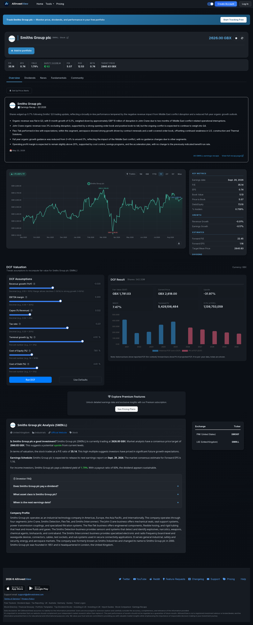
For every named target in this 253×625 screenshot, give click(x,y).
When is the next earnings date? (32, 502)
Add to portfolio (23, 50)
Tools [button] (49, 3)
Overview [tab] (14, 77)
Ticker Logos (80, 603)
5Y (173, 174)
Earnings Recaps (140, 607)
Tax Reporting (37, 603)
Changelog (197, 579)
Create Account (226, 4)
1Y (161, 174)
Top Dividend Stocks (63, 607)
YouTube (141, 579)
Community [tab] (77, 77)
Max (180, 174)
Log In (245, 4)
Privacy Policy (28, 599)
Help (243, 579)
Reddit (156, 579)
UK (46, 603)
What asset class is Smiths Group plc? (35, 494)
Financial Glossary (26, 607)
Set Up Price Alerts (20, 90)
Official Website (59, 432)
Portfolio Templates (44, 607)
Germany (61, 603)
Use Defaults (80, 379)
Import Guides (108, 607)
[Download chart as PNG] (178, 243)
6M (147, 174)
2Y (167, 174)
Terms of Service (12, 599)
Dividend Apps (23, 603)
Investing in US (80, 607)
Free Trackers (10, 603)
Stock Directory (10, 607)
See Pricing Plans (126, 409)
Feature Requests (175, 579)
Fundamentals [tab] (58, 77)
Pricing (230, 579)
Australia (52, 603)
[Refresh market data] (242, 38)
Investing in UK (94, 607)
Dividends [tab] (29, 77)
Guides (69, 603)
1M (141, 174)
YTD (154, 174)
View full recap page (232, 156)
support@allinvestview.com (30, 594)
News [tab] (43, 77)
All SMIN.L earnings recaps (206, 156)
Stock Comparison (123, 607)
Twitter (126, 579)
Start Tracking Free (233, 19)
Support (215, 579)
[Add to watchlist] (236, 38)
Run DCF (30, 379)
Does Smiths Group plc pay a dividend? (35, 486)
